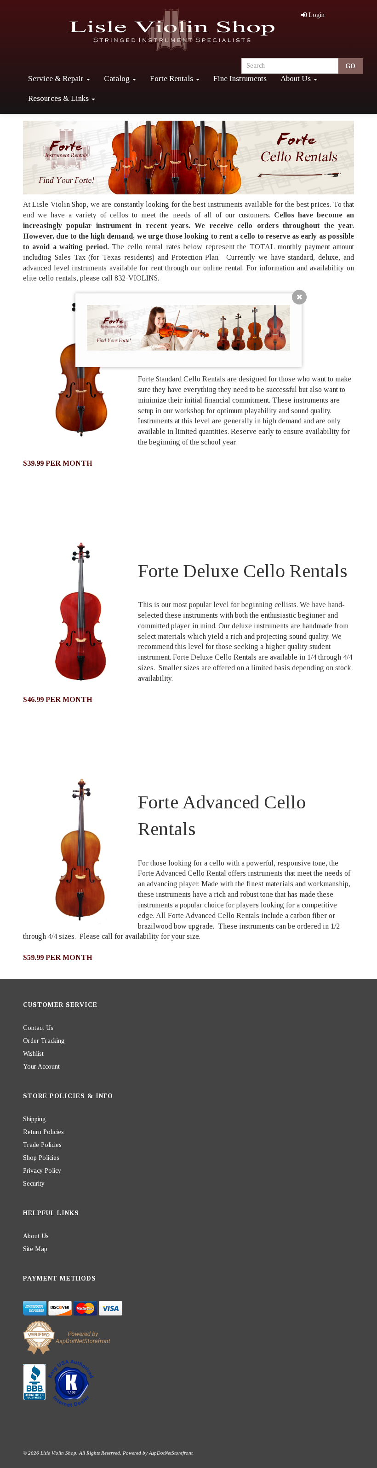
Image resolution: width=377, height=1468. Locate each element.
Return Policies (43, 1132)
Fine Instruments (240, 78)
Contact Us (38, 1027)
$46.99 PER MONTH (57, 699)
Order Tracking (44, 1040)
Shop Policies (41, 1157)
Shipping (34, 1119)
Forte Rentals (172, 78)
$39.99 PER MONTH (57, 463)
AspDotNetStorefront (171, 1453)
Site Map (35, 1249)
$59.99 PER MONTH (57, 957)
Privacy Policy (42, 1170)
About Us (296, 78)
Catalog (117, 78)
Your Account (41, 1066)
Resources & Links (59, 98)
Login (316, 15)
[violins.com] (173, 30)
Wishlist (33, 1053)
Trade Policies (42, 1144)
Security (34, 1183)
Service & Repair (57, 78)
